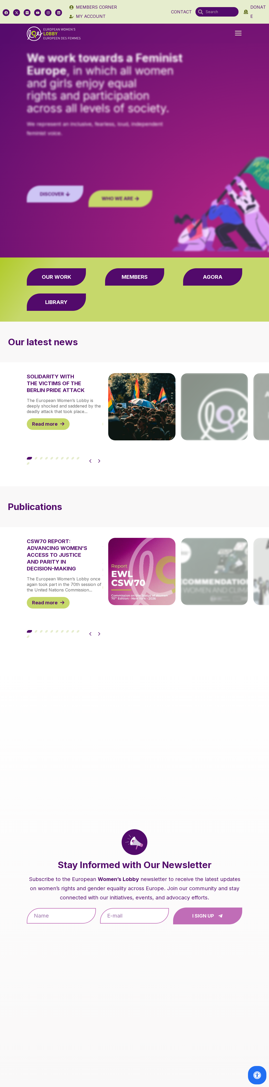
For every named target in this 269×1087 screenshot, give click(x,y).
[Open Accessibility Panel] (257, 1075)
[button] (238, 33)
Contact (181, 11)
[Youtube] (37, 12)
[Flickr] (27, 12)
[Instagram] (48, 12)
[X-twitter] (16, 12)
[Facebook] (6, 12)
